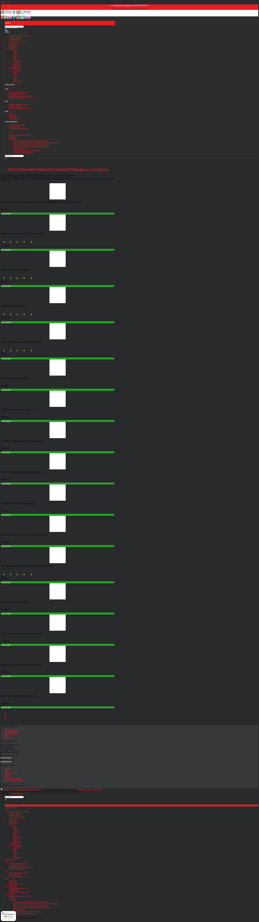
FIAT (14, 74)
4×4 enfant (12, 45)
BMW (15, 54)
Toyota (15, 77)
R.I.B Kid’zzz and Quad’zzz (14, 780)
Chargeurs (12, 137)
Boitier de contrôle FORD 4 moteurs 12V (18, 503)
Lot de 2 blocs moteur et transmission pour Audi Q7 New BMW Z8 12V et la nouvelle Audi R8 (41, 202)
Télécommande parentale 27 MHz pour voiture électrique (27, 566)
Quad (6, 89)
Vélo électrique (14, 127)
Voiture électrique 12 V (17, 41)
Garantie (8, 774)
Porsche (16, 64)
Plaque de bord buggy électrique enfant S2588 (21, 342)
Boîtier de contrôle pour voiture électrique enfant (24, 534)
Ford (14, 75)
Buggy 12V (13, 114)
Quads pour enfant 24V (17, 94)
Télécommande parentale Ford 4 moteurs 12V (21, 633)
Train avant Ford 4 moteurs (13, 306)
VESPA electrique (15, 106)
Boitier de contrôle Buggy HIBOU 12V (17, 409)
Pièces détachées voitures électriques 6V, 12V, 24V (30, 141)
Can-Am (16, 52)
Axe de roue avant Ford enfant (15, 269)
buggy (6, 111)
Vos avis (8, 769)
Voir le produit (6, 214)
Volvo (15, 79)
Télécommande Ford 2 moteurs (15, 602)
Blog (6, 736)
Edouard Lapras (16, 793)
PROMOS (7, 23)
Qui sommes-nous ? (11, 734)
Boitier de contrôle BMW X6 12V (15, 378)
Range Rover (17, 66)
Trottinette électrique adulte (19, 129)
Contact (8, 737)
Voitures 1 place (14, 39)
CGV (6, 776)
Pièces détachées (10, 131)
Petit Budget (13, 47)
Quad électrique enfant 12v (18, 92)
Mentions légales (11, 772)
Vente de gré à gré (19, 148)
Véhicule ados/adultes (11, 121)
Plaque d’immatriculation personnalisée (26, 150)
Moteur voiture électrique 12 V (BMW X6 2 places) (22, 233)
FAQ (6, 771)
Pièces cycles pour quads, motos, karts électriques (30, 145)
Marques (12, 49)
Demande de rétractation (13, 778)
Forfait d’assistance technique (23, 152)
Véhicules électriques (12, 730)
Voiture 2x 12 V (14, 43)
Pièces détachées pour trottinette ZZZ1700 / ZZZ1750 (32, 146)
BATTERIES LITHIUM (11, 27)
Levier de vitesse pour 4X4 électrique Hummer (21, 664)
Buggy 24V (13, 116)
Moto (6, 101)
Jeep (14, 58)
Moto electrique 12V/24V (18, 104)
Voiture (7, 32)
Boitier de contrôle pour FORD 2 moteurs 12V (21, 472)
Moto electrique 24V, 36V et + (19, 108)
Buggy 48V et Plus (15, 118)
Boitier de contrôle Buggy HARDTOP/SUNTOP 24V (22, 441)
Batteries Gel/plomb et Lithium (19, 135)
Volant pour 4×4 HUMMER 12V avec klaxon (19, 696)
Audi (14, 51)
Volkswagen (17, 81)
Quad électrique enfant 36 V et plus (21, 96)
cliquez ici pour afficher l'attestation (89, 789)
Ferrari (15, 56)
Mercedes (16, 62)
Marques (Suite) (14, 68)
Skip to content (6, 2)
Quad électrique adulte (17, 98)
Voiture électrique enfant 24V (19, 35)
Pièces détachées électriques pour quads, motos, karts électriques (35, 143)
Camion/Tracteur (10, 84)
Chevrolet (16, 72)
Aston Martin (17, 70)
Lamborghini (17, 60)
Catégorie (12, 139)
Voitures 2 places (15, 37)
